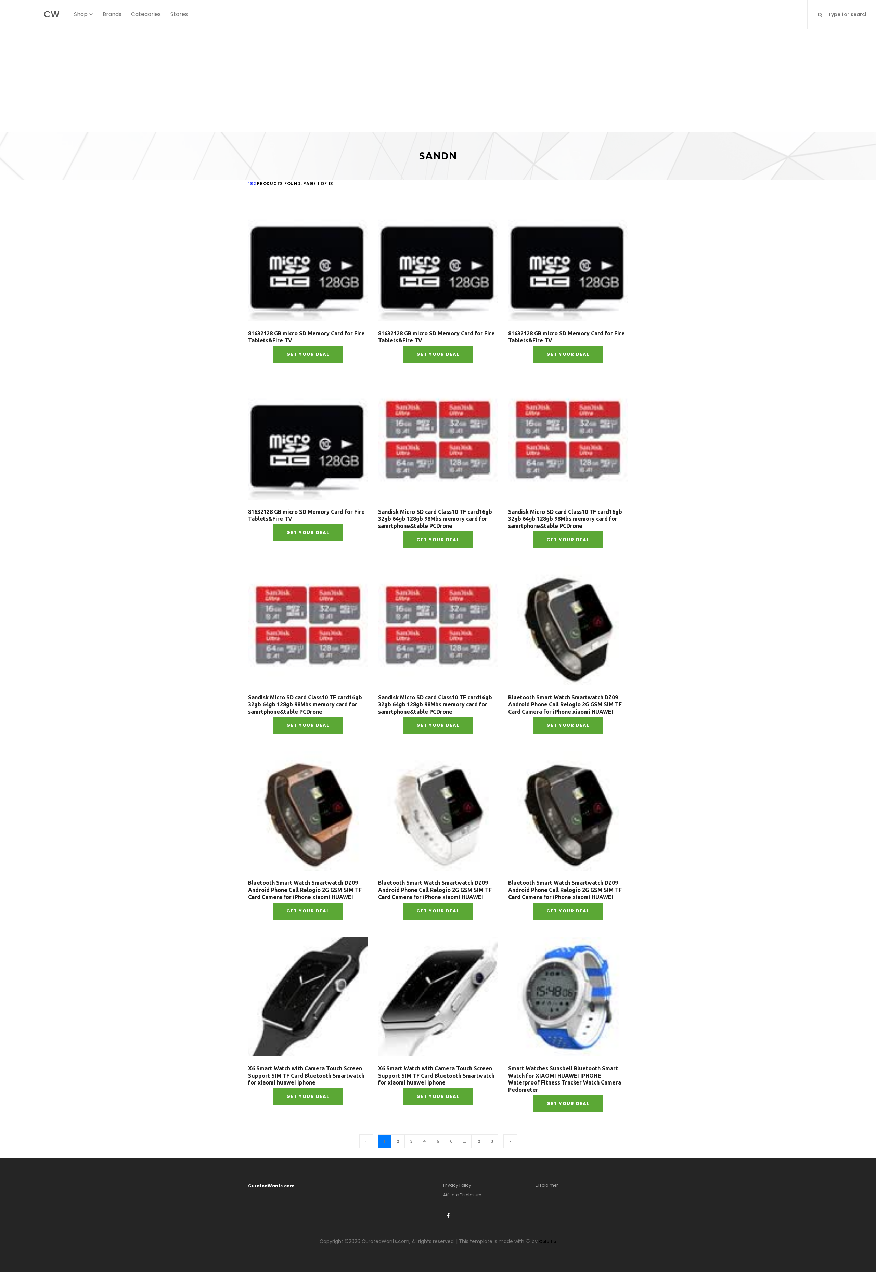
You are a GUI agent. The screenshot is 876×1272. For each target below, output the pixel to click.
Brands (112, 14)
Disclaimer (547, 1185)
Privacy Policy (457, 1185)
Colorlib (547, 1241)
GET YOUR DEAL (308, 354)
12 (478, 1141)
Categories (146, 14)
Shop (81, 14)
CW (52, 14)
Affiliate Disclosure (462, 1195)
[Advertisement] (438, 80)
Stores (179, 14)
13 (491, 1141)
